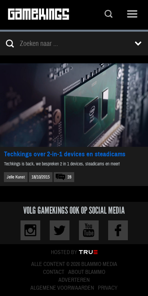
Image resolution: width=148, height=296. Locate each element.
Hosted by (64, 252)
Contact (53, 272)
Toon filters (138, 43)
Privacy (108, 288)
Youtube (89, 230)
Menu (132, 15)
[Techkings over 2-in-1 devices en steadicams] (74, 105)
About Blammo (86, 272)
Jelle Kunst (16, 177)
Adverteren (74, 280)
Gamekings (38, 15)
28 (69, 177)
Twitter (59, 230)
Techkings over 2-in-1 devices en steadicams (65, 154)
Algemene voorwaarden (62, 288)
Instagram (30, 230)
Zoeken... (108, 15)
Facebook (118, 230)
